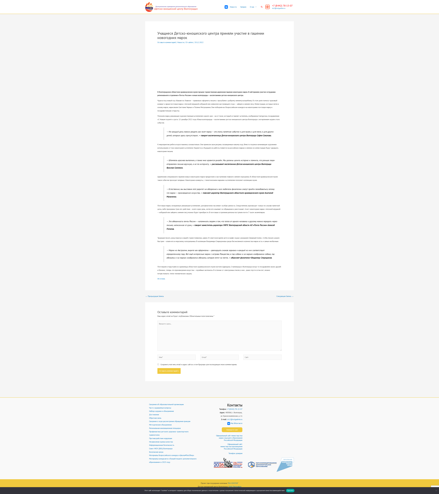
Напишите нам (232, 430)
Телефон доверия (235, 453)
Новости (233, 7)
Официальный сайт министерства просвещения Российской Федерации (231, 446)
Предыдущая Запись (154, 296)
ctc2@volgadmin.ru (278, 8)
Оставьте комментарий (166, 42)
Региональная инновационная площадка (165, 428)
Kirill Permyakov (235, 486)
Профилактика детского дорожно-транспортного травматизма (169, 433)
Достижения (154, 414)
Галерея (243, 7)
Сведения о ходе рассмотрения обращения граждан (169, 421)
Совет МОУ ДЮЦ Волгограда (160, 448)
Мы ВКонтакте (236, 423)
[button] (262, 7)
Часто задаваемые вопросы (160, 408)
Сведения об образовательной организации (166, 404)
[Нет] (436, 490)
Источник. (161, 279)
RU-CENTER (233, 483)
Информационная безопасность (161, 445)
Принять (290, 490)
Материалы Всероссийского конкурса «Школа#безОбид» (171, 455)
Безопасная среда (156, 452)
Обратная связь (155, 418)
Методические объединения (160, 425)
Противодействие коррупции (160, 438)
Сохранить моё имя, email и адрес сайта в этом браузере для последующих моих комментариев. (199, 364)
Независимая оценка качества (161, 442)
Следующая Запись (285, 296)
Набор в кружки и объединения (161, 411)
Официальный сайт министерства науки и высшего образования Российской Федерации (229, 437)
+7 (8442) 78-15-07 (282, 5)
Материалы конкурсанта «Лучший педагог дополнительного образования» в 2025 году (173, 460)
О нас (252, 7)
